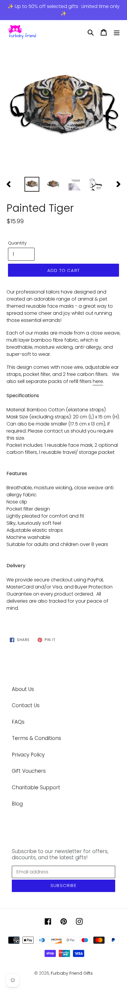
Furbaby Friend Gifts (72, 973)
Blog (17, 803)
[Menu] (116, 32)
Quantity (17, 243)
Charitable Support (36, 787)
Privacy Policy (28, 754)
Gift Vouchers (29, 770)
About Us (23, 689)
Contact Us (26, 705)
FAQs (18, 721)
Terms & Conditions (36, 738)
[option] (63, 109)
